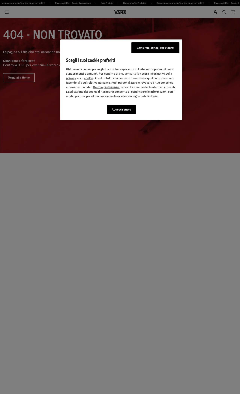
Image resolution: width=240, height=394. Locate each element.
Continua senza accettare (155, 48)
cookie (88, 78)
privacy (71, 78)
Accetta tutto (121, 109)
